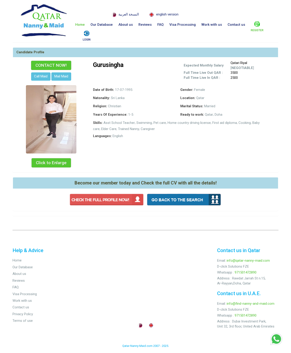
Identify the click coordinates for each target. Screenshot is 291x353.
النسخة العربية (128, 14)
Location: (187, 98)
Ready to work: (192, 115)
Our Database (101, 25)
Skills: (98, 123)
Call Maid (41, 76)
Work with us (211, 25)
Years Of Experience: (110, 115)
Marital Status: (191, 106)
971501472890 (245, 272)
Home (80, 25)
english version (167, 14)
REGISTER (257, 30)
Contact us (236, 25)
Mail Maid (61, 76)
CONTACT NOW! (51, 65)
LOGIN (86, 39)
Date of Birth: (103, 90)
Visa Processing (182, 25)
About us (125, 25)
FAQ (160, 25)
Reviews (145, 25)
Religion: (100, 106)
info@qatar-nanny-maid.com (248, 260)
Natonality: (101, 98)
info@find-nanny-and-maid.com (250, 304)
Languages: (102, 136)
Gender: (186, 90)
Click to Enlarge (51, 162)
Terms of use (23, 321)
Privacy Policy (23, 314)
